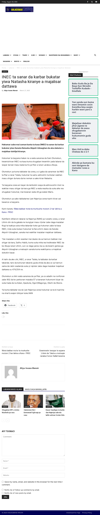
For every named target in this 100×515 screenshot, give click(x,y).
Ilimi (33, 55)
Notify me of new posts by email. (17, 493)
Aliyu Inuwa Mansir (11, 90)
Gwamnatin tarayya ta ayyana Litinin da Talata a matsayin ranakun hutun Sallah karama (52, 353)
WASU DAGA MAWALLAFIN (35, 389)
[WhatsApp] (22, 96)
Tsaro (24, 55)
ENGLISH (26, 61)
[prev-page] (3, 420)
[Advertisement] (50, 32)
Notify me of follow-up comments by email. (22, 490)
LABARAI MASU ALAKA (12, 389)
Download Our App (73, 513)
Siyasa (15, 55)
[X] (92, 2)
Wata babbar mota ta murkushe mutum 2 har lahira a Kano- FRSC (16, 351)
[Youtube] (96, 2)
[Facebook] (88, 2)
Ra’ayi (76, 55)
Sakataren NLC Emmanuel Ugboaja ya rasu (32, 412)
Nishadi (42, 55)
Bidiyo (16, 61)
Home (4, 68)
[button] (95, 55)
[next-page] (7, 420)
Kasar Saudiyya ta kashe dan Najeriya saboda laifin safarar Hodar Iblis (55, 412)
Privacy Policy (87, 513)
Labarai (6, 55)
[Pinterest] (16, 96)
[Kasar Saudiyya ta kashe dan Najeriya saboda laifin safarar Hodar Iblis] (55, 401)
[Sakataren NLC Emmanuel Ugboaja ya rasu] (33, 401)
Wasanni (6, 61)
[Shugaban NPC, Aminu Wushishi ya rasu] (11, 401)
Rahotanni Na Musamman (59, 55)
